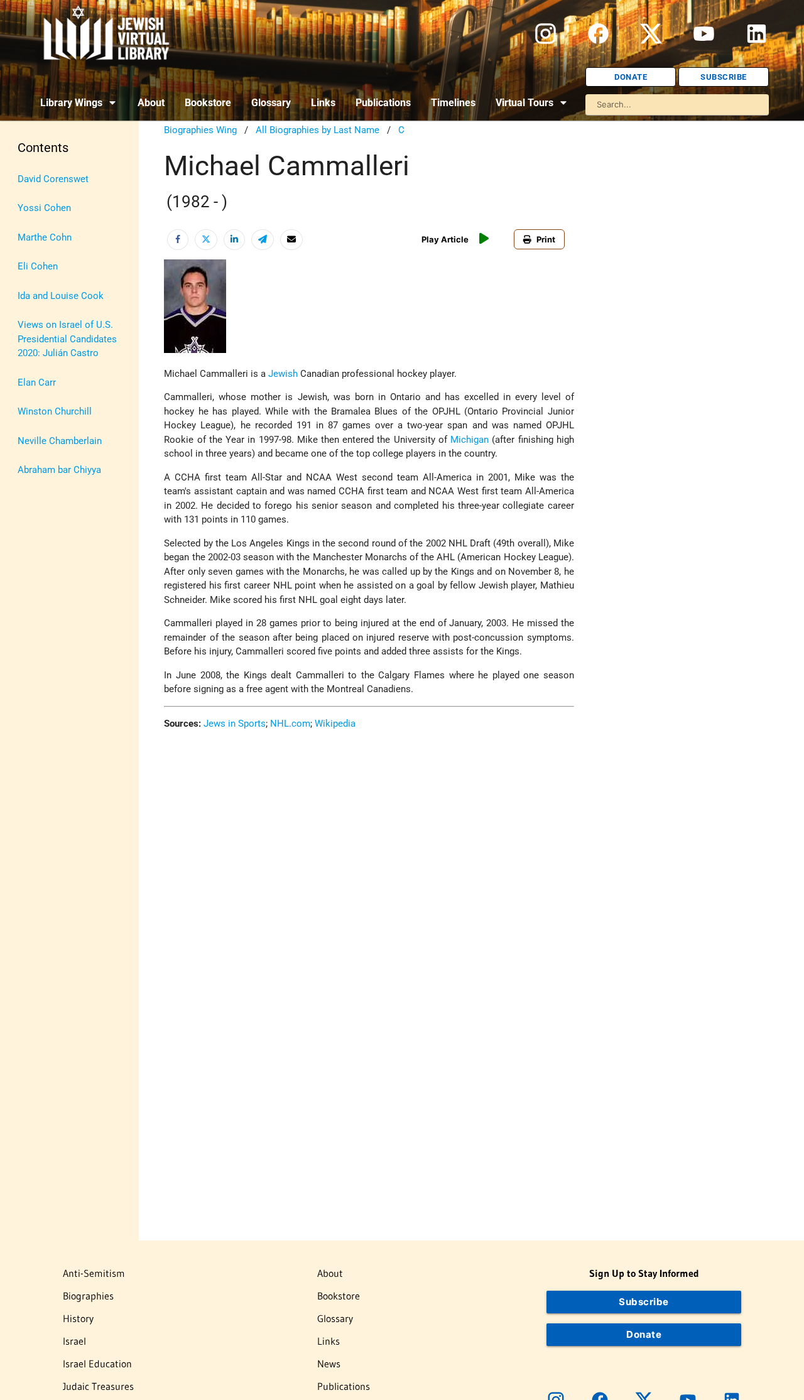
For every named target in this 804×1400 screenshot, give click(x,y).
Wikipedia (335, 723)
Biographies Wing (200, 130)
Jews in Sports (235, 723)
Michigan (469, 439)
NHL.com (290, 723)
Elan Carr (37, 382)
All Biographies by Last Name (317, 130)
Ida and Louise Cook (61, 295)
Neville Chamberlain (60, 441)
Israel (74, 1341)
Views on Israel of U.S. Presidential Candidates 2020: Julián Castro (67, 339)
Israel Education (97, 1363)
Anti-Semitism (94, 1273)
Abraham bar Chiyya (59, 469)
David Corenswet (53, 179)
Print (545, 239)
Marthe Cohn (45, 237)
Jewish (283, 373)
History (78, 1318)
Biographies (88, 1295)
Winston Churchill (55, 411)
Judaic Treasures (98, 1386)
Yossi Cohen (44, 208)
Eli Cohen (38, 266)
